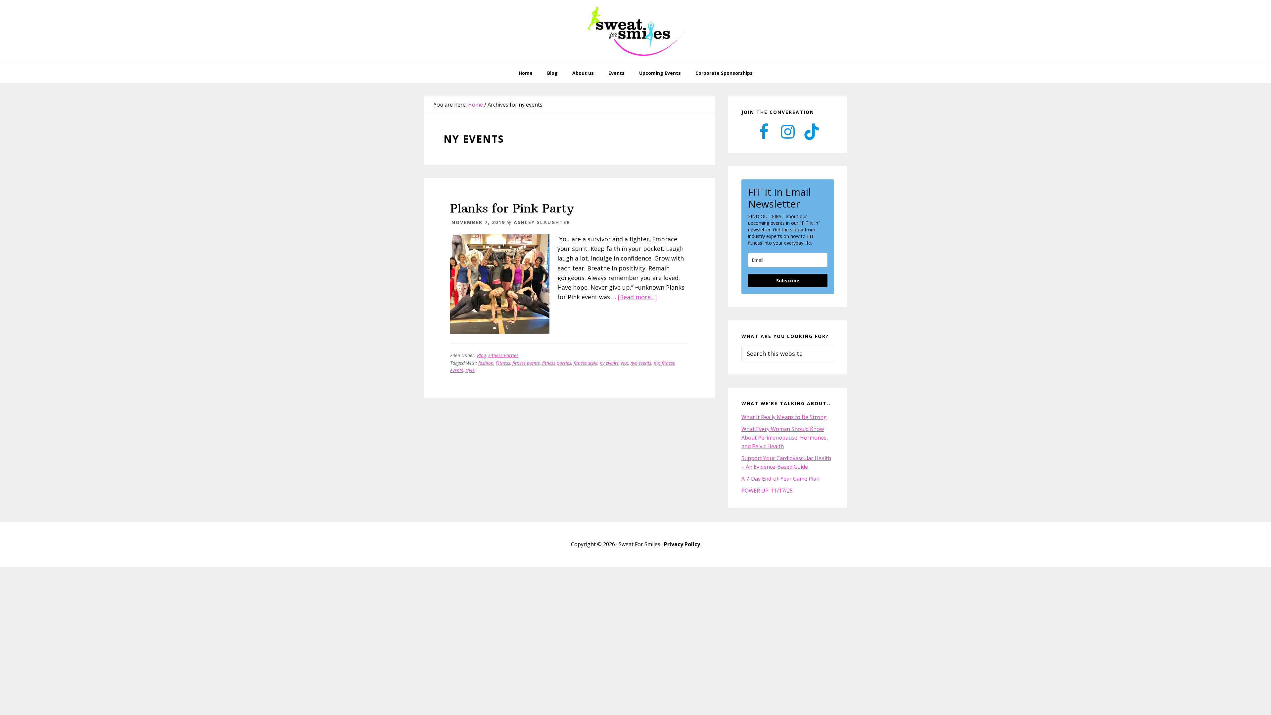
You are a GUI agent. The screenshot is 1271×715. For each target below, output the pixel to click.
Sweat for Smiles (635, 31)
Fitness (503, 363)
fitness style (585, 363)
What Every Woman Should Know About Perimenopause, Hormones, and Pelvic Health (784, 437)
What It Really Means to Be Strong (784, 417)
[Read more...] (637, 297)
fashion (486, 363)
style (470, 370)
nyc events (641, 363)
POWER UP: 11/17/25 (767, 490)
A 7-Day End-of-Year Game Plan (780, 478)
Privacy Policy (682, 544)
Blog (481, 355)
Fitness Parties (503, 355)
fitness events (526, 363)
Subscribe (787, 280)
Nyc (624, 363)
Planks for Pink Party (512, 208)
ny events (609, 363)
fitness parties (556, 363)
